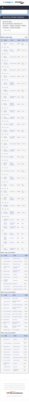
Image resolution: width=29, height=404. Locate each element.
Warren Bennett (5, 227)
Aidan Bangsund (6, 150)
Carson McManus (6, 50)
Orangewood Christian (13, 97)
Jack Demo (6, 124)
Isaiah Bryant (5, 111)
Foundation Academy (12, 118)
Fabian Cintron (5, 191)
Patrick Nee (6, 171)
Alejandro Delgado (6, 206)
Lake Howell (12, 70)
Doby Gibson (5, 57)
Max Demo (6, 156)
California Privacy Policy (18, 383)
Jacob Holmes (5, 83)
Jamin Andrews (6, 131)
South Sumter (13, 56)
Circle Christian (12, 50)
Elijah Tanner (5, 104)
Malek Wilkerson (6, 90)
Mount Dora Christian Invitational (13, 17)
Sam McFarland (6, 118)
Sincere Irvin (5, 44)
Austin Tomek (5, 137)
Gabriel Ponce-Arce (5, 164)
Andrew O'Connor (6, 213)
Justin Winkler (5, 144)
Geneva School (11, 124)
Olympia (12, 43)
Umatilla (12, 185)
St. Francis (12, 171)
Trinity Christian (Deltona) (12, 164)
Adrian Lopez (5, 178)
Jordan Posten (5, 242)
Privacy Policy (7, 383)
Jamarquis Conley (6, 220)
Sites (12, 385)
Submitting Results (19, 385)
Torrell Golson (5, 76)
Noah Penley (5, 185)
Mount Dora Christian (12, 111)
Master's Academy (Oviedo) (12, 83)
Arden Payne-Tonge (5, 238)
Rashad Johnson (6, 63)
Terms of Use (7, 385)
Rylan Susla (5, 97)
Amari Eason (5, 70)
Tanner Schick (5, 223)
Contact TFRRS (8, 387)
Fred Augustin (6, 249)
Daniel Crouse (5, 234)
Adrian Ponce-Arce (5, 198)
